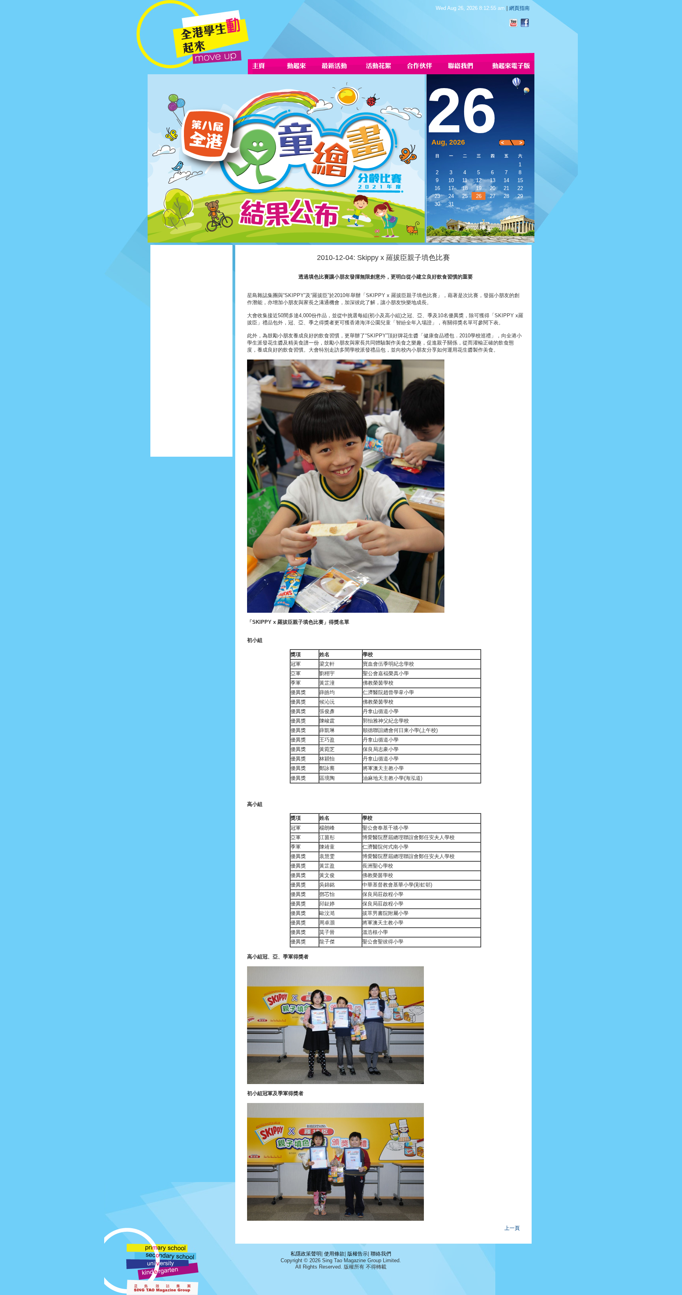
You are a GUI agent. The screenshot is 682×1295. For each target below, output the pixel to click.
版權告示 (357, 1254)
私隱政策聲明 (305, 1254)
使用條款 (334, 1254)
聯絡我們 (381, 1254)
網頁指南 (519, 8)
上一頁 (512, 1228)
